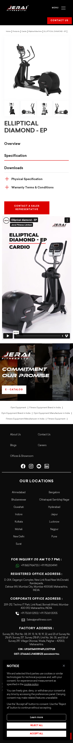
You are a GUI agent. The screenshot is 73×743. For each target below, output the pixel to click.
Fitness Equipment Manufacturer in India (25, 419)
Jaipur (54, 514)
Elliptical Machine (35, 31)
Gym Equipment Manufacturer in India (52, 413)
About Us (15, 435)
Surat (19, 544)
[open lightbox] (36, 68)
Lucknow (54, 522)
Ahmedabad (18, 492)
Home (8, 31)
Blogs (13, 445)
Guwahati (19, 507)
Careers (42, 445)
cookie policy (31, 684)
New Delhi (18, 537)
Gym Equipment (18, 408)
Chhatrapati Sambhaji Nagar (54, 500)
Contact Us (44, 435)
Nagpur (54, 529)
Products (16, 31)
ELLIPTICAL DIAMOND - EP (55, 31)
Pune (54, 537)
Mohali (18, 529)
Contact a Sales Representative (27, 208)
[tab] (36, 144)
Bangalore (54, 492)
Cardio (23, 31)
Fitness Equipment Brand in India (45, 408)
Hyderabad (54, 507)
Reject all (36, 726)
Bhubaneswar (18, 500)
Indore (18, 514)
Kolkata (19, 522)
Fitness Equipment (56, 419)
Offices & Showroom (21, 456)
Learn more (36, 717)
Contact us (59, 21)
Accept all (36, 734)
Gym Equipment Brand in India (15, 413)
